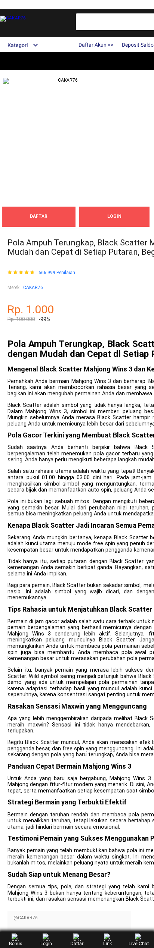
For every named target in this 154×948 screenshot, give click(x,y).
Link (107, 943)
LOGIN (114, 216)
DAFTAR (38, 216)
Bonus (15, 943)
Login (46, 943)
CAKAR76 (33, 287)
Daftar (76, 943)
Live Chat (139, 943)
